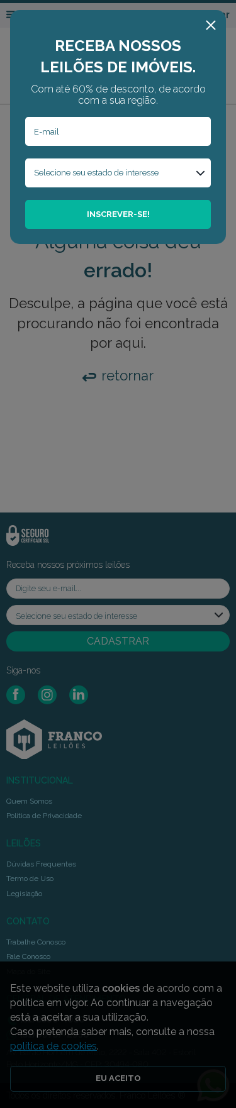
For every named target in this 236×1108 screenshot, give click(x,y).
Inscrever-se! (118, 214)
